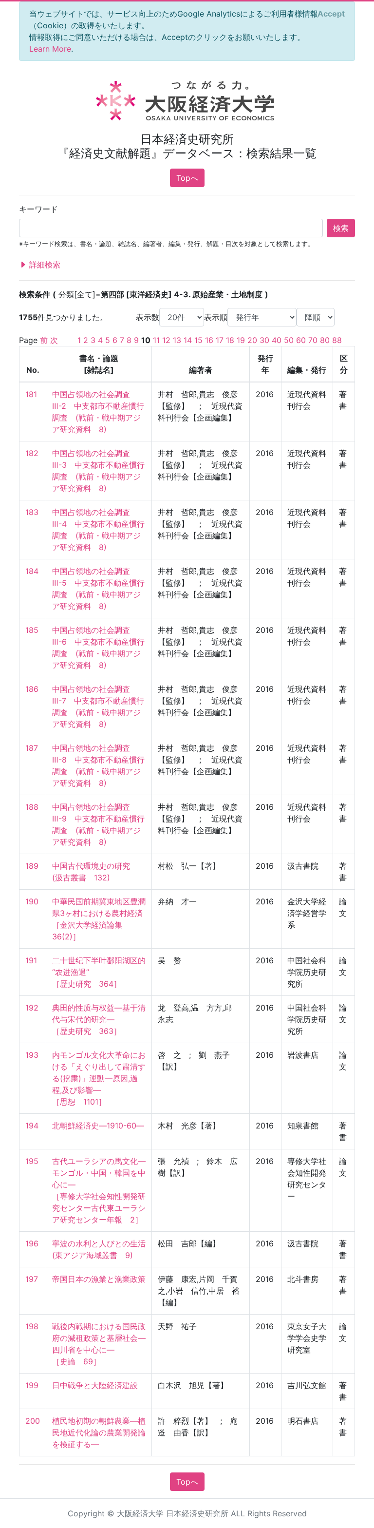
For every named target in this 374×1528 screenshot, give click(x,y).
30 (264, 340)
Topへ (187, 178)
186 (31, 689)
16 (209, 340)
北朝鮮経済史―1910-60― (98, 1125)
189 (31, 866)
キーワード (38, 209)
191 (31, 960)
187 (31, 748)
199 (31, 1385)
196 (31, 1243)
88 (337, 340)
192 (31, 1007)
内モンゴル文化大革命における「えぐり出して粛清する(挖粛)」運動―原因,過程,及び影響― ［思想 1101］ (99, 1078)
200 (32, 1421)
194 (31, 1125)
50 (289, 340)
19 (241, 340)
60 (301, 340)
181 (31, 394)
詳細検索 (43, 264)
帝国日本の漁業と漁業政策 (99, 1279)
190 (31, 901)
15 (198, 340)
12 (166, 340)
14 (188, 340)
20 (252, 340)
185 (31, 630)
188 (31, 807)
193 (31, 1055)
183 (31, 512)
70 (313, 340)
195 (31, 1161)
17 (220, 340)
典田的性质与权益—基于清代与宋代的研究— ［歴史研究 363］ (99, 1019)
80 (325, 340)
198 (31, 1326)
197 (31, 1279)
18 (230, 340)
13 (177, 340)
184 (31, 571)
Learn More (50, 49)
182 (31, 453)
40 (276, 340)
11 (156, 340)
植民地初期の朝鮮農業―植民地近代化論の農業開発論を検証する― (99, 1432)
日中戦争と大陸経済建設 (95, 1385)
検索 (341, 228)
